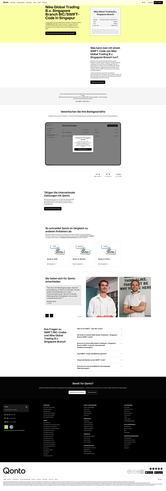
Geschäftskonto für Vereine (49, 442)
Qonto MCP (126, 447)
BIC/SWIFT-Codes (87, 451)
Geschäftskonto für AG (48, 436)
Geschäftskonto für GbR (48, 434)
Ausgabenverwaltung (88, 426)
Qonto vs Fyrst (87, 438)
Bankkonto (93, 62)
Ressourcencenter (128, 428)
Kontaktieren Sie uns (128, 409)
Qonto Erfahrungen (128, 413)
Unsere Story (127, 407)
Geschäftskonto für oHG (48, 440)
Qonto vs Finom (87, 440)
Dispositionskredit (87, 413)
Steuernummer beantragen (49, 413)
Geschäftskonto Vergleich (89, 436)
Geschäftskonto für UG (48, 432)
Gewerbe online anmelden (48, 415)
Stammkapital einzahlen (48, 417)
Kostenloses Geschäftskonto (49, 444)
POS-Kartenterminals (48, 455)
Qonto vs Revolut (87, 442)
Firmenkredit (86, 409)
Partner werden (127, 444)
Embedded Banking (88, 430)
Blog (125, 430)
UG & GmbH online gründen (49, 407)
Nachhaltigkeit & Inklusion (129, 420)
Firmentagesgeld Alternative (49, 446)
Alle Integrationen (128, 438)
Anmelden (150, 2)
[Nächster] (51, 315)
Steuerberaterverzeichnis (129, 440)
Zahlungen (45, 453)
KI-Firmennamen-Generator (90, 447)
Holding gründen (46, 411)
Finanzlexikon (127, 432)
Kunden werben (127, 419)
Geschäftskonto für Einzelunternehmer (51, 424)
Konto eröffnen (158, 2)
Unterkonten (46, 448)
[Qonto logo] (5, 2)
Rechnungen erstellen (48, 449)
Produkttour (65, 116)
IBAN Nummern (87, 449)
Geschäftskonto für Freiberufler (50, 426)
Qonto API (126, 445)
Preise (6, 406)
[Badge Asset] (151, 469)
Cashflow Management (88, 428)
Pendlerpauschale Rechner (89, 453)
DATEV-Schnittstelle (88, 422)
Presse (125, 417)
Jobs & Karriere (127, 415)
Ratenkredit (86, 415)
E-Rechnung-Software (88, 424)
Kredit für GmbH (87, 411)
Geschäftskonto (109, 76)
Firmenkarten (46, 451)
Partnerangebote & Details (129, 442)
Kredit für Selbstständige (89, 407)
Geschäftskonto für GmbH (49, 430)
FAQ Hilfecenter (127, 426)
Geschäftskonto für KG (48, 438)
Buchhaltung (86, 420)
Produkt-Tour (127, 411)
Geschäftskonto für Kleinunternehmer (51, 428)
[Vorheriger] (47, 315)
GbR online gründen (47, 409)
